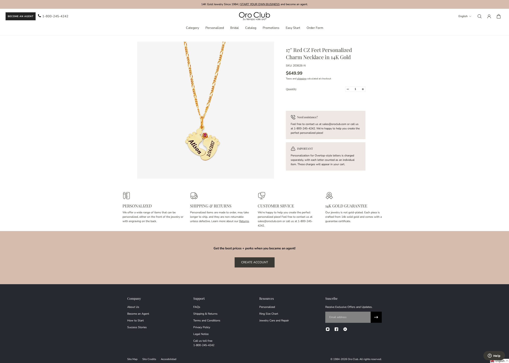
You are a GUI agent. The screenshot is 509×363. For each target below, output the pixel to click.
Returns (244, 221)
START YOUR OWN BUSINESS (260, 4)
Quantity (291, 89)
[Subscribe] (376, 317)
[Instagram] (327, 329)
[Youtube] (345, 329)
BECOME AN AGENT (20, 16)
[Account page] (489, 16)
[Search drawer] (479, 16)
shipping (301, 78)
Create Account (254, 262)
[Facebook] (336, 329)
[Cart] (498, 16)
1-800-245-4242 (55, 16)
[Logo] (254, 16)
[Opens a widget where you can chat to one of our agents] (494, 356)
